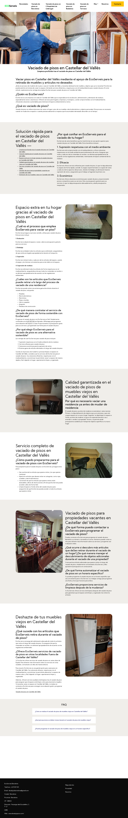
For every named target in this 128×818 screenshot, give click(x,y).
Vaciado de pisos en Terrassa (84, 6)
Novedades (23, 4)
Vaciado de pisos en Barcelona (35, 6)
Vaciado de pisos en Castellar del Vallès (28, 692)
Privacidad (68, 788)
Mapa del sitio (69, 785)
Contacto (117, 4)
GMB (6, 810)
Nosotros (105, 4)
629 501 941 (30, 321)
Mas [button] (95, 4)
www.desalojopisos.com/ (16, 813)
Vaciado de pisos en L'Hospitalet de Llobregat (53, 6)
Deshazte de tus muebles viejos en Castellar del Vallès (36, 175)
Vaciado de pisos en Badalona (70, 6)
